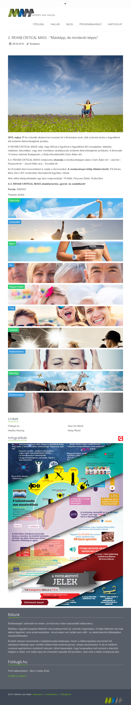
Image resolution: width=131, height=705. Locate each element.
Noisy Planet (74, 430)
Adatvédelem (52, 694)
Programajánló (90, 24)
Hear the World (75, 425)
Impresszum (38, 694)
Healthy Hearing (16, 430)
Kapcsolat (115, 24)
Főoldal (38, 24)
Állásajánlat (66, 694)
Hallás (55, 24)
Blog (69, 24)
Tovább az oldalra (17, 675)
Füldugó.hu (13, 425)
